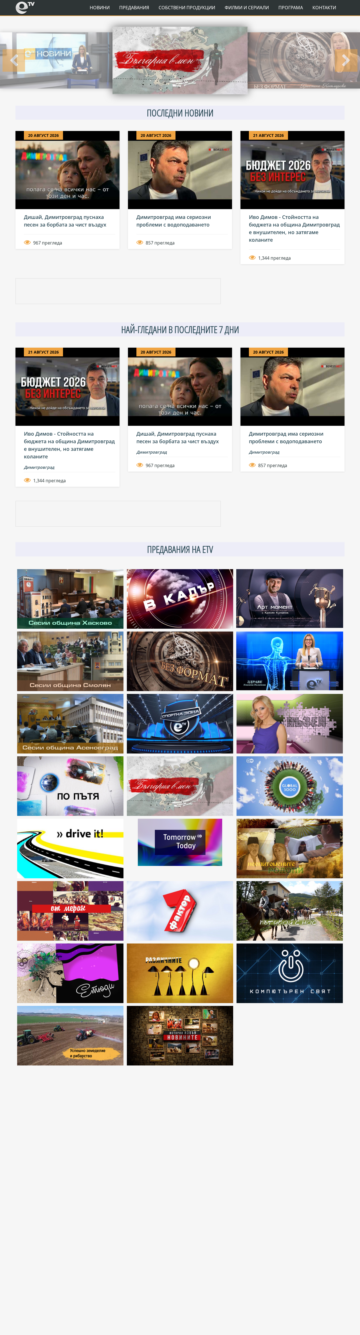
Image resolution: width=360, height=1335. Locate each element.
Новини (100, 7)
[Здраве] (304, 60)
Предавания (134, 7)
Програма (290, 7)
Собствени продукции (187, 7)
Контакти (324, 7)
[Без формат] (180, 60)
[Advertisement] (118, 291)
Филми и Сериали (247, 7)
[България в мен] (56, 60)
